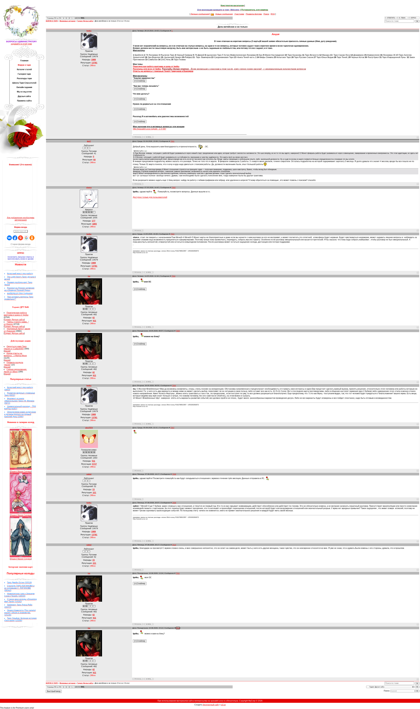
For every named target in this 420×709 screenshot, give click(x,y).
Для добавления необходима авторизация (20, 219)
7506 (174, 385)
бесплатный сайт (211, 705)
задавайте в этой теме (21, 44)
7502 (174, 187)
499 (76, 18)
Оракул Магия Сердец (20, 471)
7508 (174, 474)
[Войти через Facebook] (14, 237)
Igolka (88, 31)
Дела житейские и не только (105, 21)
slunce (89, 187)
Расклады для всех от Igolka (147, 69)
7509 (174, 503)
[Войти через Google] (26, 237)
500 (79, 18)
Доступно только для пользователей (150, 197)
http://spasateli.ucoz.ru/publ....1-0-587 (149, 129)
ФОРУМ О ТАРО (52, 21)
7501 (172, 141)
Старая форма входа (21, 244)
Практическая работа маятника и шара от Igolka (16, 314)
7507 (172, 428)
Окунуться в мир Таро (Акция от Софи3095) (15, 347)
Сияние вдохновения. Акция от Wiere (15, 370)
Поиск (266, 14)
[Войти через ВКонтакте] (9, 237)
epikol (88, 474)
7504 (173, 276)
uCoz (223, 705)
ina (89, 276)
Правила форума (254, 14)
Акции (7, 351)
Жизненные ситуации (67, 21)
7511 (178, 573)
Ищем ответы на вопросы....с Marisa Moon (15, 354)
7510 (174, 545)
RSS (273, 14)
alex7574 (89, 428)
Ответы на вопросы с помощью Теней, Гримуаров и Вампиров (163, 71)
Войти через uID (20, 231)
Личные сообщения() (200, 14)
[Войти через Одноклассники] (32, 237)
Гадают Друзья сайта (14, 319)
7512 (178, 628)
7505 (178, 331)
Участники (239, 14)
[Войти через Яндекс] (20, 237)
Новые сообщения (224, 14)
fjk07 (89, 141)
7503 (172, 234)
